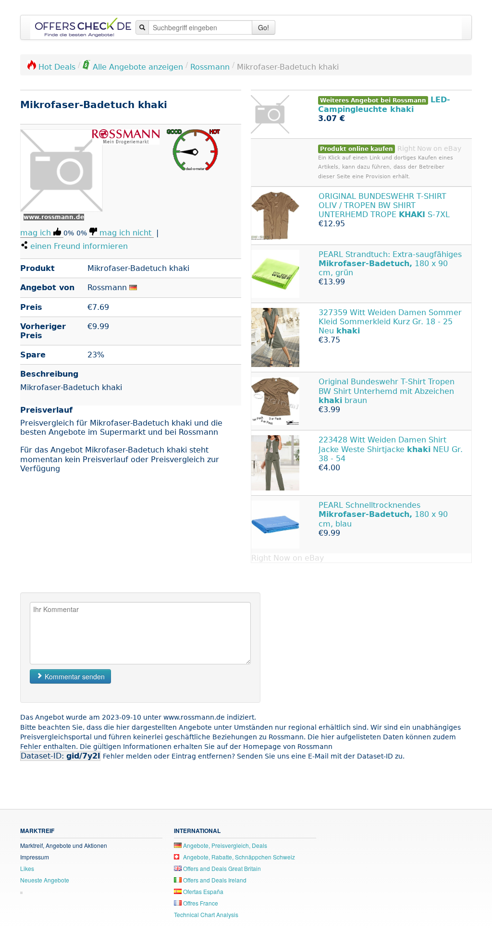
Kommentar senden (74, 676)
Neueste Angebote (44, 880)
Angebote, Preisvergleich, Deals (224, 845)
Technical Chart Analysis (206, 914)
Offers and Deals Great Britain (221, 868)
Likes (27, 868)
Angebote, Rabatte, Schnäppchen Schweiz (238, 857)
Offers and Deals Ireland (214, 880)
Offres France (200, 903)
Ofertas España (202, 891)
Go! (263, 27)
